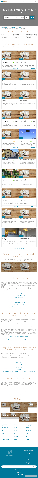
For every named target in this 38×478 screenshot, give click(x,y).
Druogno (27, 438)
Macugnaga (4, 424)
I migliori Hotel (19, 364)
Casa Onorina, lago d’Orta (24, 238)
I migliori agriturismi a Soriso (19, 302)
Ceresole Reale (5, 425)
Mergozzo (16, 431)
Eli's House (22, 139)
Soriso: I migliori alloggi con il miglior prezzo (19, 336)
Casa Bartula (4, 179)
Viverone (15, 435)
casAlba (3, 238)
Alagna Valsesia (29, 424)
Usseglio (3, 436)
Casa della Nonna (5, 80)
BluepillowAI (28, 463)
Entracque (16, 438)
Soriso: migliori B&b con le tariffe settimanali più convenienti (19, 339)
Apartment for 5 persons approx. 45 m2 (9, 218)
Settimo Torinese (5, 439)
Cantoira (4, 438)
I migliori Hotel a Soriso (19, 299)
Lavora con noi (28, 460)
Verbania (15, 425)
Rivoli (3, 430)
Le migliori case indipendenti (19, 366)
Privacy (28, 453)
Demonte (16, 436)
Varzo (15, 433)
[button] (15, 474)
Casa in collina (22, 80)
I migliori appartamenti (19, 360)
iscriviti (34, 466)
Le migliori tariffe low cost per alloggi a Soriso (19, 306)
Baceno (15, 439)
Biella (27, 428)
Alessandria (4, 431)
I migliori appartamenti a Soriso (19, 295)
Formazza (28, 439)
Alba (26, 436)
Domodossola (5, 427)
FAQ (28, 456)
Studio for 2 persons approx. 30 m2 (26, 198)
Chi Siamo (28, 452)
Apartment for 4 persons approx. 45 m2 (27, 218)
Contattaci (28, 462)
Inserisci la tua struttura (28, 450)
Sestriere (15, 424)
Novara (3, 428)
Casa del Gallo (4, 100)
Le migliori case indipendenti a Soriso (19, 300)
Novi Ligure (4, 435)
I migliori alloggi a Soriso (19, 293)
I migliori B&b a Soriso (19, 297)
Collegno (27, 433)
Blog (28, 459)
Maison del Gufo (5, 159)
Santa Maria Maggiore (30, 425)
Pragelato (27, 427)
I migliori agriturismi (19, 367)
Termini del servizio (28, 454)
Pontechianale (28, 435)
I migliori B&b (19, 362)
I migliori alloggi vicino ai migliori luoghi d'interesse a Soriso (19, 358)
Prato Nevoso (28, 430)
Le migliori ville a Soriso (19, 304)
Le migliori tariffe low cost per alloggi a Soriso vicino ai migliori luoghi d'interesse (19, 371)
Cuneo (15, 430)
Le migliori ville (19, 369)
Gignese (3, 441)
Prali (3, 433)
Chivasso (15, 427)
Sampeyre (16, 428)
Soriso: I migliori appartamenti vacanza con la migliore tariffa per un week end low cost (19, 338)
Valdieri (27, 431)
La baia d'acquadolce (23, 100)
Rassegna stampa (28, 457)
